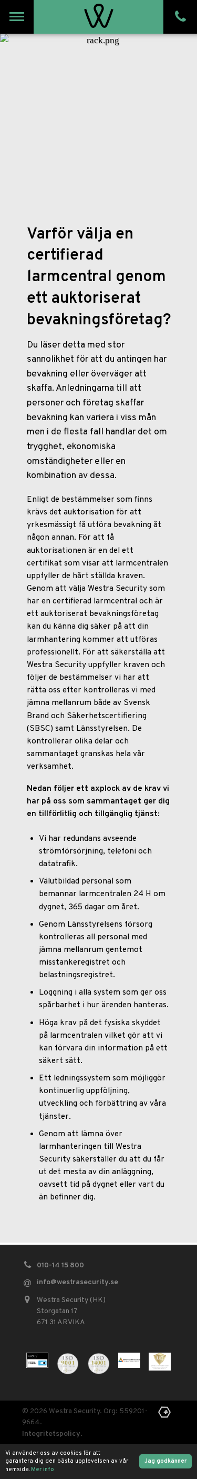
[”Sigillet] (160, 1362)
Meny (17, 16)
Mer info (42, 1469)
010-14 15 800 (60, 1265)
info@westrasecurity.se (77, 1282)
